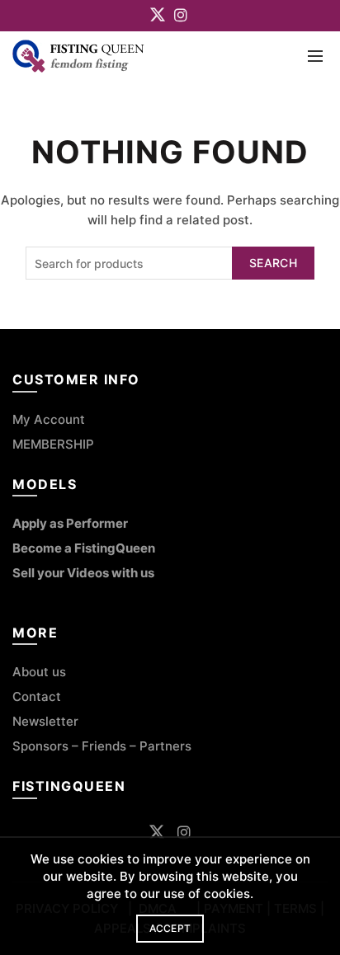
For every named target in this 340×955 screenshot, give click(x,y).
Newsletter (45, 721)
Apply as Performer (70, 523)
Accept (170, 928)
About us (39, 672)
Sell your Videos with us (83, 573)
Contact (38, 696)
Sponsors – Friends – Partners (101, 746)
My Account (48, 419)
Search (273, 263)
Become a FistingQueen (83, 548)
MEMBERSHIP (53, 444)
